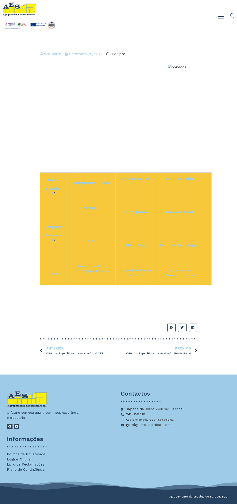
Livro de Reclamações (25, 464)
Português (91, 208)
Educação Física (179, 178)
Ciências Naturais (135, 178)
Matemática (136, 245)
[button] (171, 328)
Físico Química (136, 212)
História (53, 180)
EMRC (53, 273)
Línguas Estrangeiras (91, 183)
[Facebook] (9, 426)
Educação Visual (179, 212)
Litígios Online (19, 459)
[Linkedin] (16, 426)
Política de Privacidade (26, 454)
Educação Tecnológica (179, 245)
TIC (91, 241)
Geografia (53, 227)
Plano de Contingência (26, 469)
